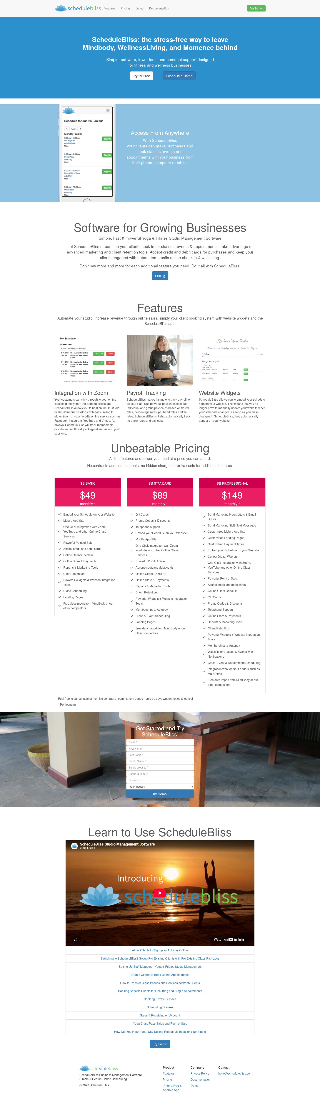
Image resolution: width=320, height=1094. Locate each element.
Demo (140, 8)
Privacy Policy (200, 1073)
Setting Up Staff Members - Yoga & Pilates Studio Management (160, 966)
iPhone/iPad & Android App (172, 1087)
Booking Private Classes (160, 999)
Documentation (159, 8)
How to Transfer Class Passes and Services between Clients (160, 983)
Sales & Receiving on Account (160, 1015)
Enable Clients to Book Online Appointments (160, 975)
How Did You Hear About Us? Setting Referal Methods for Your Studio (160, 1031)
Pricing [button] (160, 275)
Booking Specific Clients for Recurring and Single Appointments (160, 991)
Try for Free (141, 75)
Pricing (125, 8)
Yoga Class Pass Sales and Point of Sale (160, 1023)
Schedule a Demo (179, 75)
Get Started (256, 8)
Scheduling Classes (160, 1007)
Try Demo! (160, 793)
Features (109, 8)
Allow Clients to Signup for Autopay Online (160, 950)
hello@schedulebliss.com (235, 1073)
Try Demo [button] (160, 1044)
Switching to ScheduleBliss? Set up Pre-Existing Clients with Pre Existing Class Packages (160, 958)
